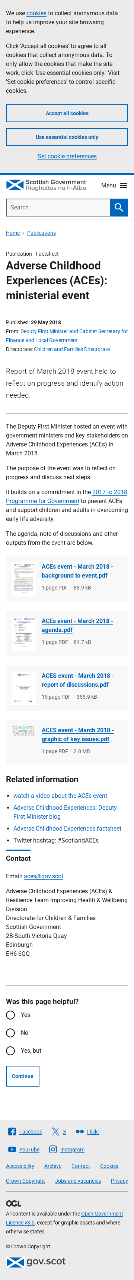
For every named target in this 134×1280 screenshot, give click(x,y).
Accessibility (20, 1166)
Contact (80, 1166)
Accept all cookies (67, 113)
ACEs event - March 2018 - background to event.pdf (77, 571)
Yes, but (31, 1050)
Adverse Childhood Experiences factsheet (67, 828)
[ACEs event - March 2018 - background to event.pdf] (24, 579)
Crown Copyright (25, 1181)
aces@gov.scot (43, 876)
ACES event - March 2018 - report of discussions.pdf (78, 680)
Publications (41, 233)
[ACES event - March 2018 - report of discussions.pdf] (24, 688)
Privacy (119, 1181)
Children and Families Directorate (72, 349)
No (24, 1032)
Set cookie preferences (67, 156)
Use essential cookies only (67, 137)
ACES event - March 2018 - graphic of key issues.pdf (78, 735)
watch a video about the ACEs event (60, 795)
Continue (23, 1076)
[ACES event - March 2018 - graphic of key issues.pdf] (24, 731)
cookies (36, 13)
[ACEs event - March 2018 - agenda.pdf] (24, 633)
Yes (25, 1014)
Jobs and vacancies (78, 1181)
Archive (52, 1166)
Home (13, 233)
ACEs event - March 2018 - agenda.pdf (77, 625)
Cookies (109, 1166)
